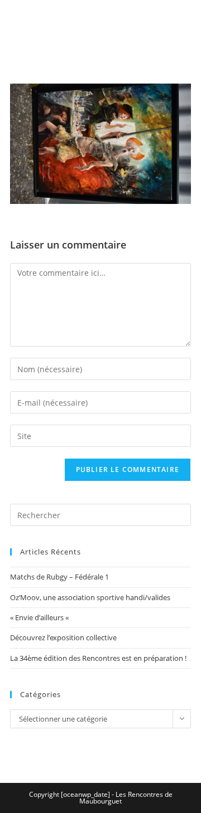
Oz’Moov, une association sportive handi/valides (90, 597)
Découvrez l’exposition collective (63, 637)
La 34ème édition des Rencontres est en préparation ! (98, 658)
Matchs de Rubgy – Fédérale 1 (59, 577)
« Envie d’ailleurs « (40, 617)
